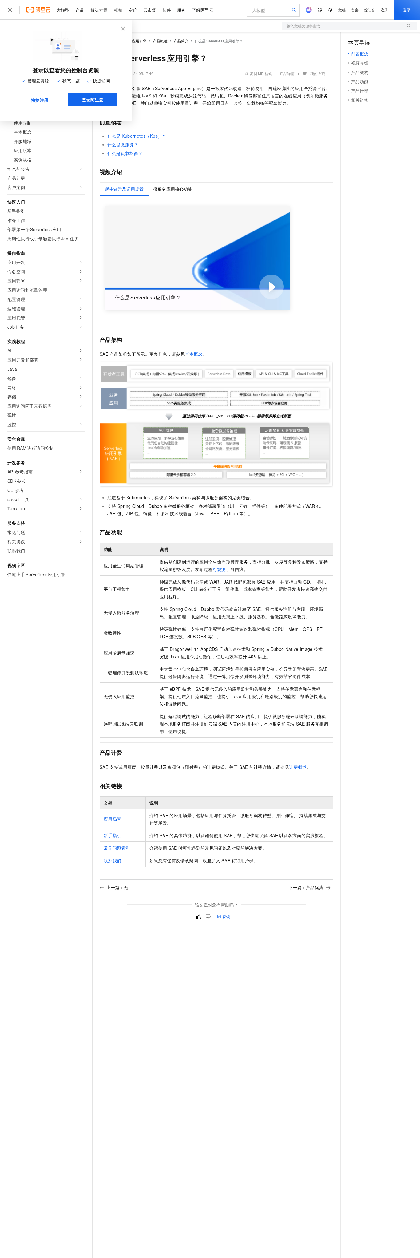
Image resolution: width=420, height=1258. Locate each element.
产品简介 (181, 40)
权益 (118, 10)
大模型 (63, 10)
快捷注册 (39, 100)
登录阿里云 (92, 100)
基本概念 (194, 354)
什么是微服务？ (122, 144)
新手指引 (112, 835)
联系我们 (112, 860)
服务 (181, 10)
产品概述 (160, 40)
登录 (406, 9)
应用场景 (112, 819)
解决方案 (99, 10)
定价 (133, 10)
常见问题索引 (117, 848)
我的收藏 (317, 73)
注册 (384, 9)
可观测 (219, 569)
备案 (355, 9)
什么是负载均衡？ (125, 153)
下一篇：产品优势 (306, 887)
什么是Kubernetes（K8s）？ (137, 136)
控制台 (369, 9)
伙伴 (166, 10)
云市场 (149, 10)
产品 (80, 10)
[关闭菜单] (10, 10)
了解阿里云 (202, 10)
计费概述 (298, 767)
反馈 (226, 916)
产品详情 (287, 73)
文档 (342, 9)
